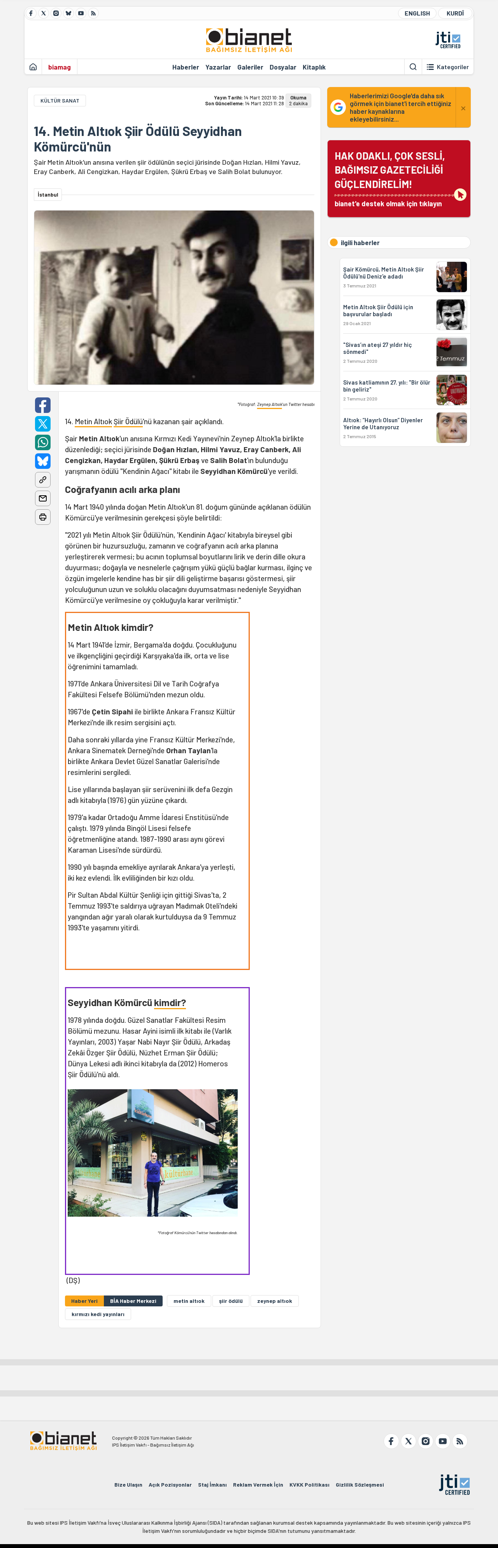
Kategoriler (453, 67)
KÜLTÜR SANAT (59, 100)
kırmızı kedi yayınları (98, 1314)
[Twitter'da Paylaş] (43, 424)
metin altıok (189, 1300)
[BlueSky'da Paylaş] (43, 461)
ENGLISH (417, 13)
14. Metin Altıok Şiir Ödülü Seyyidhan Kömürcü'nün (138, 138)
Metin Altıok (93, 421)
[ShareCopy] (43, 480)
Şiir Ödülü (128, 421)
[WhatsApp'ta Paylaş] (43, 442)
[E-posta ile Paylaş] (43, 498)
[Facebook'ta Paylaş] (43, 405)
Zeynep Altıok (269, 404)
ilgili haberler (360, 242)
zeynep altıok (274, 1300)
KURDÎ (455, 13)
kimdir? (170, 1002)
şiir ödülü (231, 1300)
